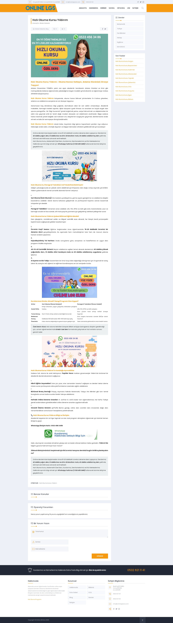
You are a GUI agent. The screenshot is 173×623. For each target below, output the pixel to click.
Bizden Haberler (45, 23)
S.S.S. (90, 592)
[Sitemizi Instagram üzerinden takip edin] (143, 2)
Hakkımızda (73, 587)
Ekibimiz (91, 587)
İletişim (72, 602)
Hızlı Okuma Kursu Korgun (124, 61)
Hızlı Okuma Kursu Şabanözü (125, 82)
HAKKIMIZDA (93, 8)
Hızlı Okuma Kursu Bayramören (126, 66)
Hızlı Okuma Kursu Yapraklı (125, 78)
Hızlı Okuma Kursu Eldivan (124, 99)
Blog (47, 29)
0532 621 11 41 (136, 570)
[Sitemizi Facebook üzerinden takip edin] (138, 2)
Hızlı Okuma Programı (34, 599)
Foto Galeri (73, 592)
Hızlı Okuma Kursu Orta (123, 87)
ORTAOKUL (121, 8)
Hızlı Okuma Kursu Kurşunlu (125, 91)
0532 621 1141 (89, 2)
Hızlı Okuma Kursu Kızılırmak (125, 70)
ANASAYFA (83, 8)
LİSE (128, 8)
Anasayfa (35, 23)
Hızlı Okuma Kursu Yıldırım (48, 483)
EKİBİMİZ (103, 8)
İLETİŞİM (135, 8)
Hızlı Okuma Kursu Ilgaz (124, 95)
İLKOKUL (112, 8)
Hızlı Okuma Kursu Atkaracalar (126, 74)
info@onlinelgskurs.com (73, 2)
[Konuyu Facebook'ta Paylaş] (102, 29)
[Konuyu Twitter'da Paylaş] (105, 29)
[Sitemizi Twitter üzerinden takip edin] (140, 2)
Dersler (91, 597)
